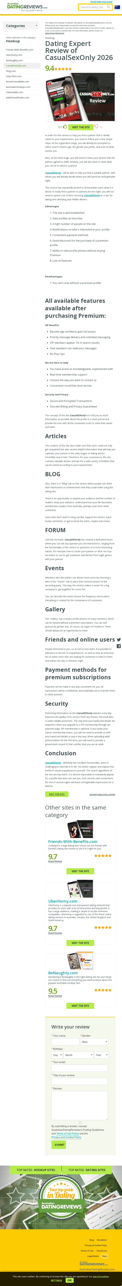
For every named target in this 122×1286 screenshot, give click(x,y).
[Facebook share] (119, 646)
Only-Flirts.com (13, 76)
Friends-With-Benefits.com (19, 49)
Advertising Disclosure (54, 33)
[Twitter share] (119, 640)
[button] (56, 1280)
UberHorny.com (14, 54)
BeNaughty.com (14, 60)
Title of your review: (63, 1075)
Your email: (58, 1062)
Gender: (85, 1035)
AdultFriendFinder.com (17, 97)
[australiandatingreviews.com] (93, 1264)
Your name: (58, 1035)
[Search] (108, 7)
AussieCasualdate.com (17, 81)
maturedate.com (14, 92)
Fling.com (11, 71)
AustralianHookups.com (18, 86)
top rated (36, 1170)
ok (70, 1280)
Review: (56, 1088)
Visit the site (81, 127)
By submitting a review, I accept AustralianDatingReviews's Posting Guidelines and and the (77, 1131)
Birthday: (57, 1049)
